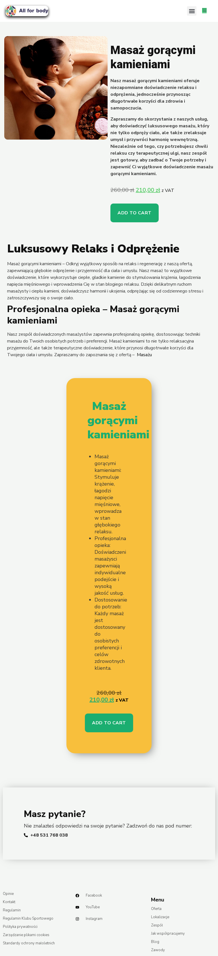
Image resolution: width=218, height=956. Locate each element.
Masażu (144, 355)
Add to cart (135, 213)
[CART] (204, 11)
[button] (191, 11)
